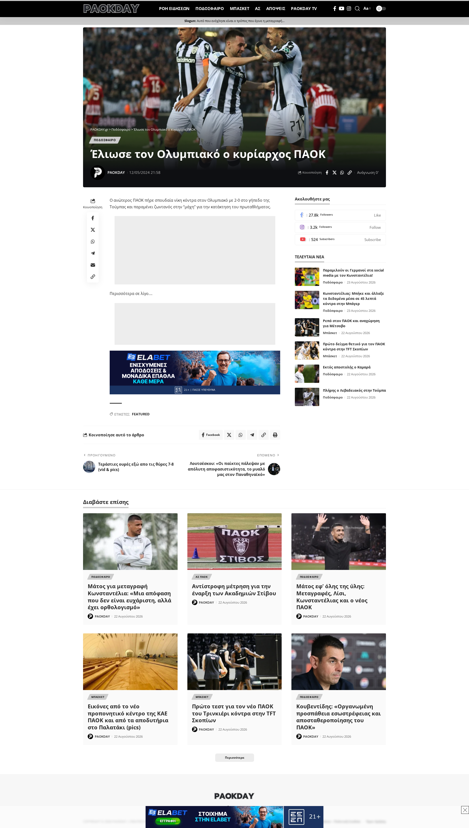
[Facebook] (335, 8)
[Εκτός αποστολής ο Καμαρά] (307, 374)
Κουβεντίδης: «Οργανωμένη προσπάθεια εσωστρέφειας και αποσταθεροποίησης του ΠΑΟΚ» (338, 716)
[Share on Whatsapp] (342, 173)
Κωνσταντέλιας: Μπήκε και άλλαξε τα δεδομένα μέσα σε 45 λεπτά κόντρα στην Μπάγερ (353, 298)
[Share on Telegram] (93, 253)
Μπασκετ (97, 697)
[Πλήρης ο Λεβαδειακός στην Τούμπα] (307, 397)
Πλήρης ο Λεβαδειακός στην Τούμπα (354, 390)
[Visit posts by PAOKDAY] (97, 172)
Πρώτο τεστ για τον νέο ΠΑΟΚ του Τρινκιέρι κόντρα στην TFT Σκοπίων (234, 713)
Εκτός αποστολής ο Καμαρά (347, 367)
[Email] (93, 265)
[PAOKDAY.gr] (111, 8)
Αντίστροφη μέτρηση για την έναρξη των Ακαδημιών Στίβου (234, 589)
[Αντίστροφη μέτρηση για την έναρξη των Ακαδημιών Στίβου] (234, 541)
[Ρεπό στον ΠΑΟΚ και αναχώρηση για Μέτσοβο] (307, 327)
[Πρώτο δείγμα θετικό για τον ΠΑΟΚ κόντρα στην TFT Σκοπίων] (307, 350)
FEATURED (140, 414)
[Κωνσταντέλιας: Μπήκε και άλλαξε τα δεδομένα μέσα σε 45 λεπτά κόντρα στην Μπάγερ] (307, 300)
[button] (357, 8)
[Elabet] (195, 372)
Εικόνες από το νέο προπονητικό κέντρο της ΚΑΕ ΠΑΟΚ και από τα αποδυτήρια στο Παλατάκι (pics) (128, 716)
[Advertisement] (195, 250)
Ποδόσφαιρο (333, 282)
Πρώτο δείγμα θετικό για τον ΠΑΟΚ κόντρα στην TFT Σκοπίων (354, 346)
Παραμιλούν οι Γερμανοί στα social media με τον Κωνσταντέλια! (353, 273)
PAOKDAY (116, 172)
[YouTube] (342, 8)
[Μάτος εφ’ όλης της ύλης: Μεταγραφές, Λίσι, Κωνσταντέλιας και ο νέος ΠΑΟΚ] (338, 541)
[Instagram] (349, 8)
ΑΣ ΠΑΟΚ (202, 576)
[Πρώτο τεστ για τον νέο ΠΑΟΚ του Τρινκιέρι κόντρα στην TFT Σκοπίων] (234, 661)
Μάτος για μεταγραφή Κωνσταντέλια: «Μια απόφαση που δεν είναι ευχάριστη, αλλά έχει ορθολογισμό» (129, 596)
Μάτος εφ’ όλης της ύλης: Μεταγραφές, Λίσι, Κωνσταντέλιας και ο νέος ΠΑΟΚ (331, 596)
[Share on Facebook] (326, 173)
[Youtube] (340, 239)
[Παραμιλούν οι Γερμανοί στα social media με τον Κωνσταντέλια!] (307, 277)
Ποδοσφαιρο (105, 140)
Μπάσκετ (330, 333)
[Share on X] (334, 173)
